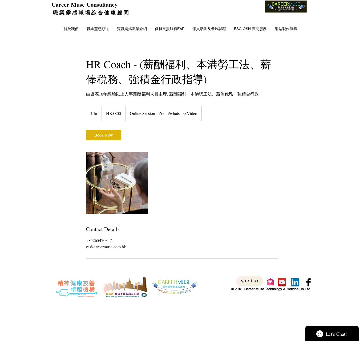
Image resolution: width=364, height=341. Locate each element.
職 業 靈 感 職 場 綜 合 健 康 (84, 12)
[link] (103, 135)
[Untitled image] (117, 183)
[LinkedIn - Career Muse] (295, 282)
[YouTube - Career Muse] (282, 282)
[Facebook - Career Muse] (308, 282)
